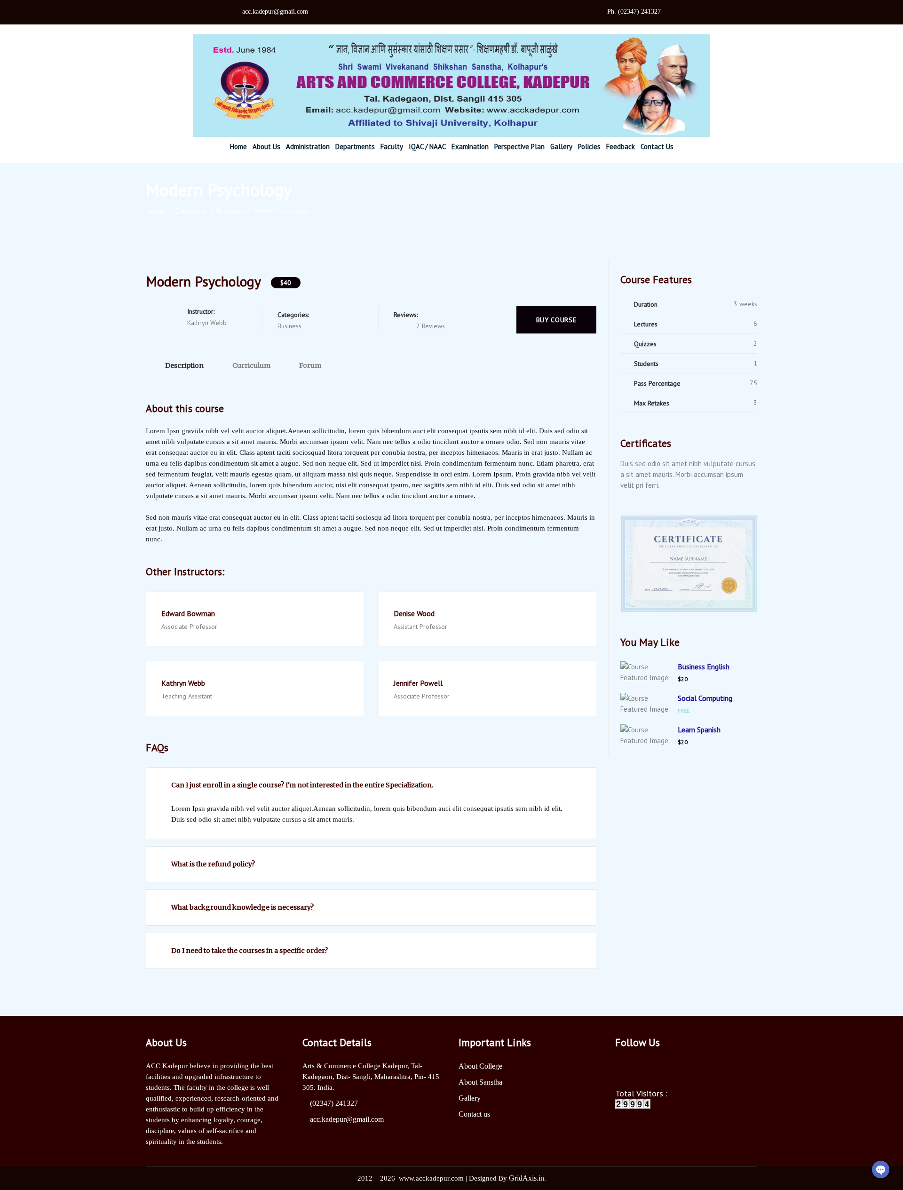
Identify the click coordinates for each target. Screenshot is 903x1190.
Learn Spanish (699, 729)
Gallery (470, 1098)
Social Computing (705, 698)
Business (230, 210)
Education (190, 210)
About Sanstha (480, 1082)
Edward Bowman (188, 613)
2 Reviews (430, 326)
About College (480, 1066)
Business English (703, 666)
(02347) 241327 (334, 1103)
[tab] (179, 365)
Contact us (474, 1114)
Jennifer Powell (418, 683)
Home (155, 210)
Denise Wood (414, 613)
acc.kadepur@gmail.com (347, 1119)
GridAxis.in (526, 1178)
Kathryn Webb (183, 683)
